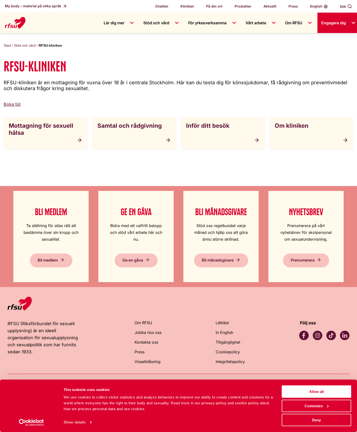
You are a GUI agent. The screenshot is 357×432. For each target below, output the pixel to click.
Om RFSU (293, 22)
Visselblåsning (148, 361)
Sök (343, 6)
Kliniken (187, 6)
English (316, 6)
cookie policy (247, 403)
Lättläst (222, 322)
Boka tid (12, 104)
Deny (316, 420)
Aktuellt (270, 6)
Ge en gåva (132, 260)
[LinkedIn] (344, 335)
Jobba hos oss (148, 332)
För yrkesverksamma (207, 22)
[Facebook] (304, 335)
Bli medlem (48, 260)
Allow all (316, 392)
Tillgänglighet (228, 342)
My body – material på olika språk (33, 6)
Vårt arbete (256, 22)
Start (7, 45)
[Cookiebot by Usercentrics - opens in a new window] (31, 422)
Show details (75, 422)
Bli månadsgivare (218, 260)
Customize (314, 406)
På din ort (214, 6)
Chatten (161, 6)
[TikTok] (331, 335)
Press (293, 6)
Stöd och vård (156, 22)
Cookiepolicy (228, 351)
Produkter (243, 6)
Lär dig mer (114, 22)
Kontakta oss (146, 342)
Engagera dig (333, 22)
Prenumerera (302, 260)
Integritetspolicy (230, 361)
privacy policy (214, 403)
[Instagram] (317, 335)
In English (224, 332)
